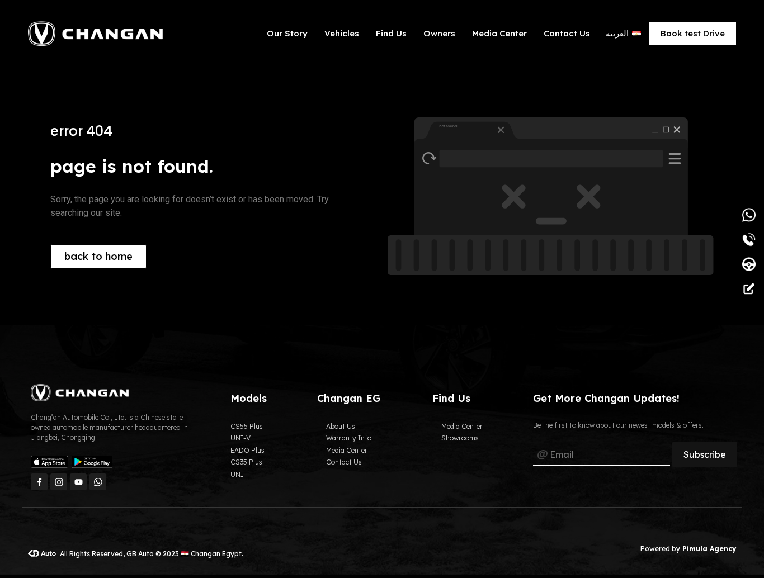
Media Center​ (499, 33)
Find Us (391, 33)
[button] (98, 256)
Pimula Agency (708, 548)
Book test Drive (693, 33)
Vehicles (341, 33)
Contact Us (567, 33)
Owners (439, 33)
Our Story (287, 33)
